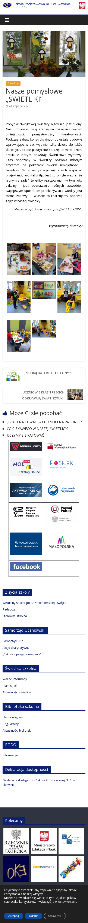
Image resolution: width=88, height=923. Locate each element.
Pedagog (9, 609)
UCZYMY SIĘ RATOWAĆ (25, 435)
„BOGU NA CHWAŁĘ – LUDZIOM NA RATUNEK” (44, 422)
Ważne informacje (15, 679)
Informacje (10, 755)
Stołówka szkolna (15, 616)
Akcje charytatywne (16, 648)
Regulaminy (11, 724)
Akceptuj (13, 916)
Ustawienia (55, 916)
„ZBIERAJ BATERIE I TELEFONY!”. (48, 373)
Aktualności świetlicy (17, 692)
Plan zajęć (10, 686)
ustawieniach (67, 902)
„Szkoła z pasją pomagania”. (22, 654)
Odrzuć (33, 916)
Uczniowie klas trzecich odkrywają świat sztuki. (43, 395)
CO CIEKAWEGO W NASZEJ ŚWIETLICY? (38, 428)
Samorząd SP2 (13, 641)
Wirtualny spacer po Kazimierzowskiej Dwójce (34, 603)
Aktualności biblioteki (17, 730)
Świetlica (13, 83)
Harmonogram (13, 717)
